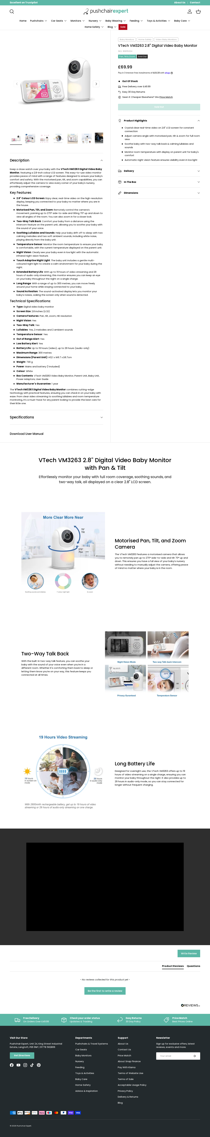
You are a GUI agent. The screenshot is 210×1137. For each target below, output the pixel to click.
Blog (110, 27)
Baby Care (180, 20)
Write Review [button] (189, 953)
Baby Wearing (113, 20)
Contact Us (124, 1049)
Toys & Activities (157, 20)
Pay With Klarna (126, 1067)
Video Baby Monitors (166, 39)
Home (23, 20)
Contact (195, 2)
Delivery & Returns (128, 1096)
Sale (122, 27)
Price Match (166, 97)
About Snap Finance (129, 1061)
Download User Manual (27, 434)
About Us (179, 2)
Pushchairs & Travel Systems (91, 1043)
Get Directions (22, 1055)
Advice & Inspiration (86, 1091)
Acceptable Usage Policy (132, 1085)
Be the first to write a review (105, 991)
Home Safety (92, 27)
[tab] (173, 966)
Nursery (93, 20)
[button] (198, 11)
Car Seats (57, 20)
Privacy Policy (125, 1091)
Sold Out (159, 107)
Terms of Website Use (130, 1073)
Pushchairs (37, 20)
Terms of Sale (126, 1079)
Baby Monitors (127, 39)
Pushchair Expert (24, 1126)
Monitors (76, 20)
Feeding (134, 20)
